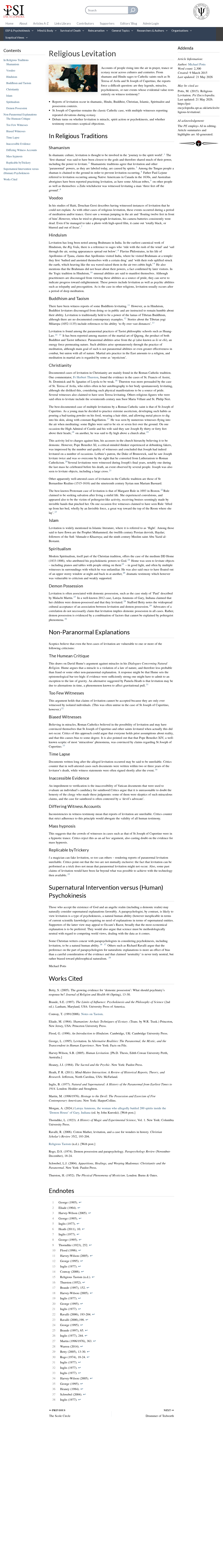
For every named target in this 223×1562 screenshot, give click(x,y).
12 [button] (125, 318)
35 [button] (68, 874)
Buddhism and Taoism (18, 83)
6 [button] (60, 189)
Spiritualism (12, 102)
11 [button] (129, 305)
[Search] (133, 10)
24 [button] (129, 559)
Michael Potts (197, 64)
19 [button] (147, 432)
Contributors (85, 23)
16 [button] (116, 380)
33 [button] (64, 745)
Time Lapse (12, 137)
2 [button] (89, 162)
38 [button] (109, 957)
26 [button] (124, 572)
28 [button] (125, 601)
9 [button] (154, 263)
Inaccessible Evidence (18, 143)
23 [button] (56, 511)
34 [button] (156, 769)
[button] (31, 30)
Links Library (63, 23)
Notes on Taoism (92, 1014)
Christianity (12, 89)
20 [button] (66, 461)
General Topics (121, 30)
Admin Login (151, 23)
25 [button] (123, 564)
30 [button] (65, 618)
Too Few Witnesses (17, 125)
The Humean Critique (18, 118)
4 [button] (141, 171)
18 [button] (73, 432)
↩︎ (80, 1202)
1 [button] (164, 154)
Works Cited (10, 179)
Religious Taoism (60, 1144)
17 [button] (108, 418)
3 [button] (136, 167)
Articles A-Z (41, 23)
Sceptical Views (14, 37)
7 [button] (81, 226)
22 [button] (162, 489)
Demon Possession (16, 108)
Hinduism (11, 76)
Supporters (107, 23)
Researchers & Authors (150, 30)
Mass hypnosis (14, 156)
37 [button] (105, 944)
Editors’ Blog (128, 23)
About (23, 23)
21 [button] (110, 470)
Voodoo (10, 70)
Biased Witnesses (15, 131)
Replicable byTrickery (18, 162)
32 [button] (62, 708)
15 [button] (60, 334)
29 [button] (150, 605)
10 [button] (91, 272)
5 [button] (150, 180)
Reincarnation (96, 30)
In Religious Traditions (16, 60)
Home (9, 23)
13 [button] (153, 322)
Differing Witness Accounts (21, 150)
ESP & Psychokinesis (17, 30)
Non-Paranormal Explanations (20, 114)
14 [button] (56, 334)
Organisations (179, 30)
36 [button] (101, 944)
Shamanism (12, 64)
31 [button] (147, 684)
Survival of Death (70, 30)
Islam (9, 95)
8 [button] (118, 250)
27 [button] (75, 596)
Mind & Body (45, 30)
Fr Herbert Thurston (85, 377)
